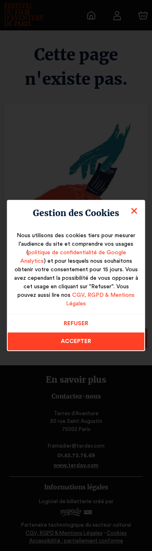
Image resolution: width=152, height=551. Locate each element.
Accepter (76, 341)
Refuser (76, 323)
